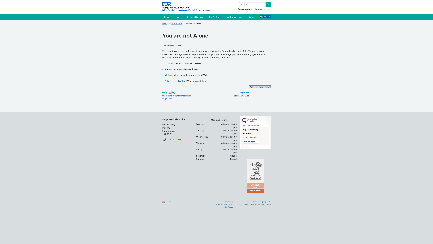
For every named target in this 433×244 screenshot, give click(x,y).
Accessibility (229, 202)
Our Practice (214, 17)
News (178, 17)
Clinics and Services (195, 17)
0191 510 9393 (175, 139)
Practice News (176, 24)
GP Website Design (257, 202)
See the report (249, 142)
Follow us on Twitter (175, 81)
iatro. (269, 202)
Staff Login (229, 207)
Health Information (234, 17)
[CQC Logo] (249, 122)
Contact (252, 17)
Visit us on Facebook (175, 75)
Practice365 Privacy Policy (224, 204)
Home (166, 17)
